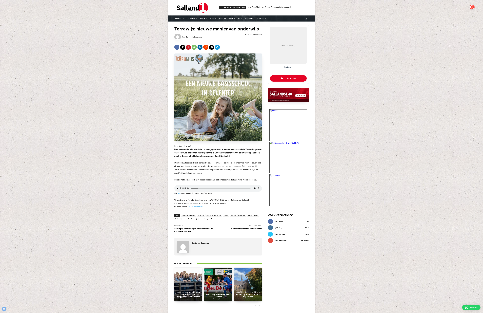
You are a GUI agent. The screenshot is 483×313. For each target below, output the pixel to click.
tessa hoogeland (206, 219)
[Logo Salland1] (192, 8)
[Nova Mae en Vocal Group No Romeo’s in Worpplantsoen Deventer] (188, 284)
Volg (307, 228)
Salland (177, 219)
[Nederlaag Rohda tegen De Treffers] (218, 284)
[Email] (211, 47)
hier (179, 193)
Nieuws (233, 215)
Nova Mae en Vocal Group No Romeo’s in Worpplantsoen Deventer (188, 294)
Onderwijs (241, 215)
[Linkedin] (200, 47)
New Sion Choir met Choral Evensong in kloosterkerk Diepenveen (248, 294)
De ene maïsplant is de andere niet (246, 229)
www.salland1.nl (196, 207)
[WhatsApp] (194, 47)
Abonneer (305, 240)
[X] (182, 47)
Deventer (201, 215)
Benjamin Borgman (194, 37)
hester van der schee (214, 215)
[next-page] (259, 305)
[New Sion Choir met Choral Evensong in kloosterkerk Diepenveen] (248, 284)
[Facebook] (176, 47)
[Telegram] (217, 47)
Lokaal (226, 215)
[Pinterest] (188, 47)
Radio (250, 215)
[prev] (300, 7)
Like (307, 222)
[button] (306, 19)
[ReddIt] (205, 47)
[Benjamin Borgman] (178, 37)
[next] (304, 7)
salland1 (186, 219)
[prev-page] (255, 305)
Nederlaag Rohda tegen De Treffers (218, 295)
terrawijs (194, 219)
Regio (256, 215)
